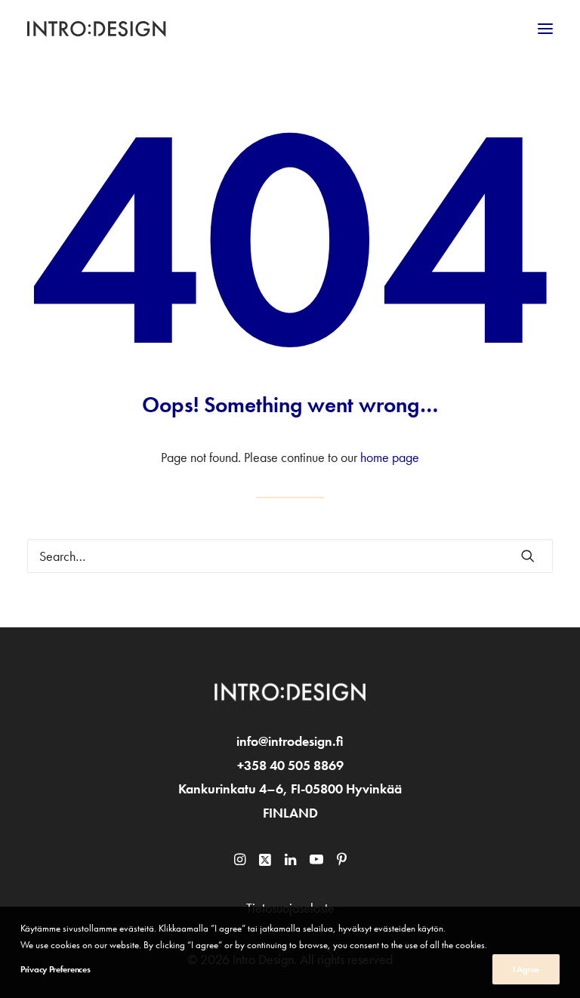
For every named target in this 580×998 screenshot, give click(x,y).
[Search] (290, 556)
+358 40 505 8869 (290, 765)
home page (389, 457)
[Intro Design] (97, 28)
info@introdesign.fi (290, 741)
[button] (545, 28)
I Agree (526, 969)
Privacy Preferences (55, 969)
